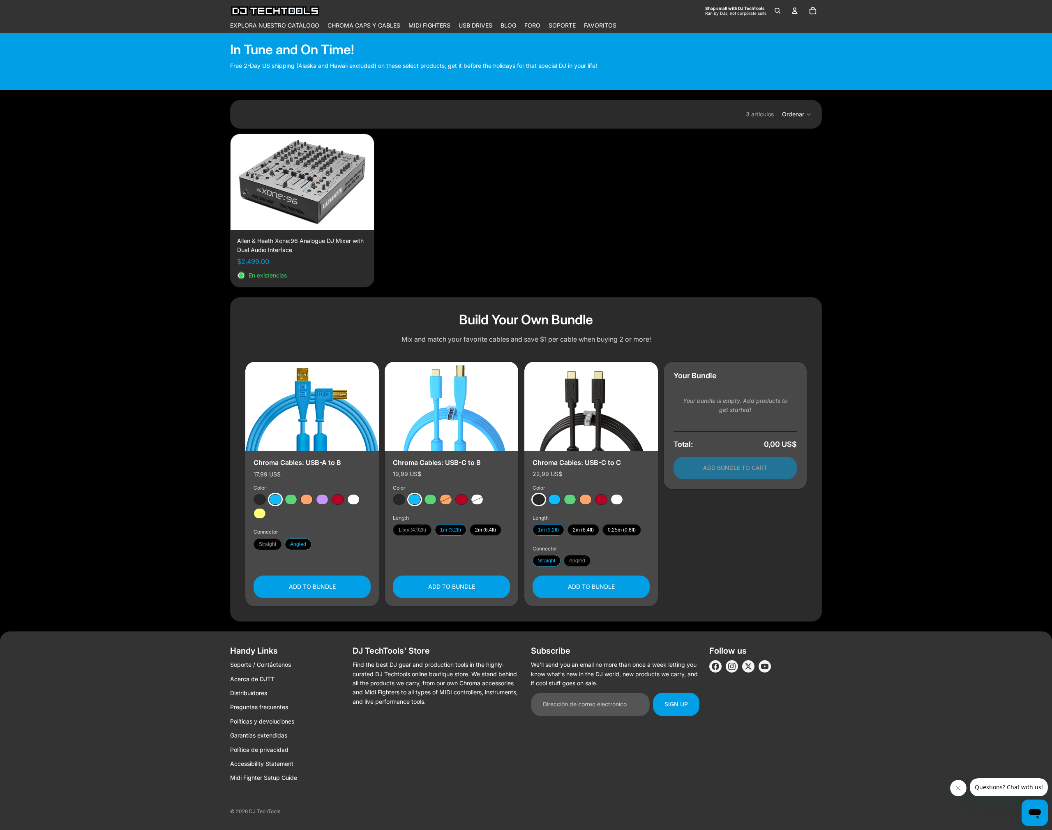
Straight (267, 544)
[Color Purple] (322, 499)
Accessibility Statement (261, 763)
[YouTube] (765, 666)
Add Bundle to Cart (735, 467)
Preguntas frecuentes (259, 706)
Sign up (676, 704)
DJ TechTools (264, 811)
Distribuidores (248, 692)
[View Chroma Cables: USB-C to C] (591, 406)
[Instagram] (732, 666)
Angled (298, 544)
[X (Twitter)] (748, 666)
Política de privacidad (259, 749)
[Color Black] (260, 499)
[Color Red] (338, 499)
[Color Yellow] (260, 513)
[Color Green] (291, 499)
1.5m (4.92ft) (412, 530)
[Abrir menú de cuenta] (795, 11)
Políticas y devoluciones (262, 721)
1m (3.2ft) (450, 530)
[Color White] (353, 499)
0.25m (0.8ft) (622, 530)
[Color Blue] (275, 499)
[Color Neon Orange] (306, 499)
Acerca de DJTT (252, 678)
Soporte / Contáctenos (260, 664)
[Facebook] (715, 666)
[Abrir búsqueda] (777, 11)
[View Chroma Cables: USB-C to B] (451, 406)
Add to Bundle (312, 586)
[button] (797, 114)
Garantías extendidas (258, 735)
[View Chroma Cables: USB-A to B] (312, 406)
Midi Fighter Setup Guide (263, 777)
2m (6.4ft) (485, 530)
